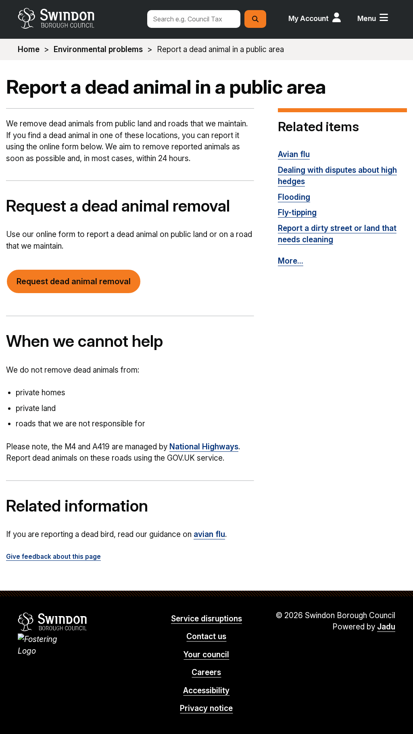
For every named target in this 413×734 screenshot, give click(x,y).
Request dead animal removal (74, 281)
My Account (308, 18)
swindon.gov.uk (78, 18)
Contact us (206, 636)
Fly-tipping (297, 212)
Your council (206, 654)
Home (29, 49)
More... (290, 261)
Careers (206, 672)
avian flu (209, 534)
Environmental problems (98, 49)
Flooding (294, 197)
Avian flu (294, 154)
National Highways (203, 446)
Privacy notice (206, 708)
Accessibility (206, 690)
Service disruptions (206, 618)
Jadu (386, 626)
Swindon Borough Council (53, 621)
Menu (366, 18)
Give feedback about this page (53, 556)
